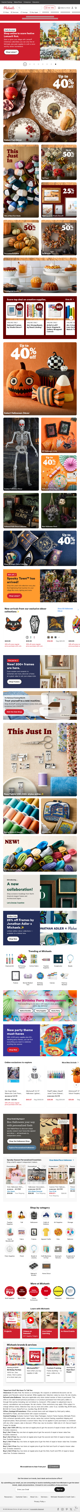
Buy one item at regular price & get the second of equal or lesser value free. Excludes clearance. (37, 1433)
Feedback (55, 1466)
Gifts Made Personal (35, 1191)
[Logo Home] (9, 7)
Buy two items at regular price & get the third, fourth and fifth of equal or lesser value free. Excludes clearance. (38, 1452)
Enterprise (27, 2)
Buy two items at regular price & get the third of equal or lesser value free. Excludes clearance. (40, 1443)
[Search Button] (19, 8)
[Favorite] (23, 1166)
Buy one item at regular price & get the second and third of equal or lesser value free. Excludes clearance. (39, 1438)
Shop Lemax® (14, 596)
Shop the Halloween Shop (19, 1141)
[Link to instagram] (62, 1509)
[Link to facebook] (58, 1509)
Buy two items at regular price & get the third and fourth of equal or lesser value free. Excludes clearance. (39, 1447)
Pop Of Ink (52, 1191)
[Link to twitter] (71, 1509)
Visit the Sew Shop (14, 712)
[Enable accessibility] (75, 1507)
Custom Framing (7, 2)
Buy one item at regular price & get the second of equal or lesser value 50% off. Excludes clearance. (40, 1429)
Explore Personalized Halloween (21, 1148)
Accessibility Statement (37, 1509)
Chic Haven (11, 1191)
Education (36, 2)
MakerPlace (18, 2)
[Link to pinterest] (66, 1509)
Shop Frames (14, 682)
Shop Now (10, 51)
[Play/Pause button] (25, 64)
